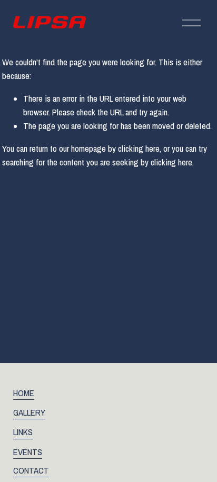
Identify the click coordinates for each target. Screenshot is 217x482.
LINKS (23, 432)
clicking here (139, 148)
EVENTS (27, 452)
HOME (23, 393)
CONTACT (31, 470)
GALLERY (29, 412)
